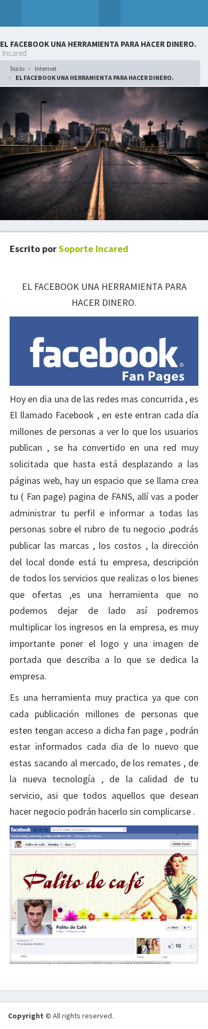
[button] (11, 13)
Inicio (17, 69)
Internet (46, 68)
